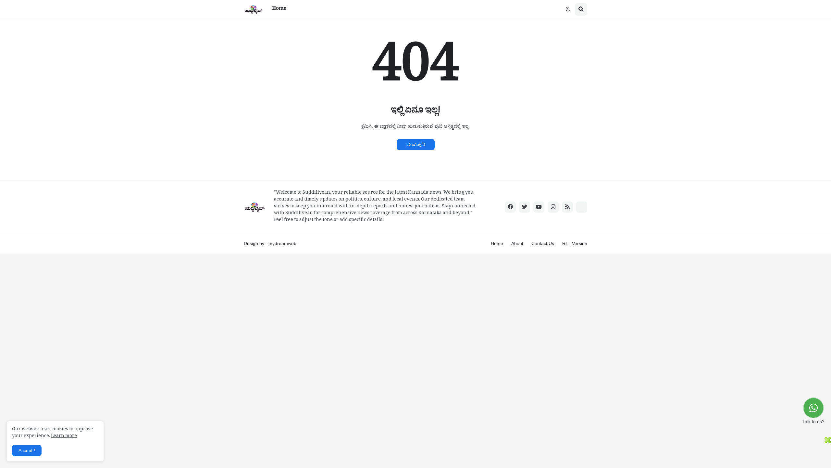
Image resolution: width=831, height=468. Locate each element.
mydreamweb (282, 243)
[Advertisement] (412, 451)
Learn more (64, 436)
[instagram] (553, 207)
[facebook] (510, 207)
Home (497, 243)
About (517, 243)
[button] (568, 9)
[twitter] (524, 207)
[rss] (567, 207)
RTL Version (574, 243)
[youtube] (538, 207)
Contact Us (542, 243)
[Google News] (581, 207)
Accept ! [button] (27, 450)
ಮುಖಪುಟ (415, 144)
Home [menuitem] (279, 9)
